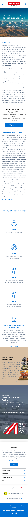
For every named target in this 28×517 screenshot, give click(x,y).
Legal (3, 480)
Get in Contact (14, 346)
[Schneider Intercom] (14, 4)
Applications (6, 470)
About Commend (13, 460)
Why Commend (14, 125)
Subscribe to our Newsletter (13, 498)
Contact (14, 464)
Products (5, 473)
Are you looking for (8, 477)
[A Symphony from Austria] (14, 488)
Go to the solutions (7, 199)
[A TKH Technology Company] (14, 493)
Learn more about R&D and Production (13, 412)
